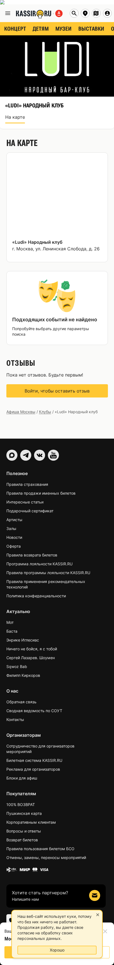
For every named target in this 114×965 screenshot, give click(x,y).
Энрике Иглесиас (22, 640)
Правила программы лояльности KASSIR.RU (48, 572)
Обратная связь (21, 701)
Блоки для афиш (21, 778)
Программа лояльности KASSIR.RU (39, 563)
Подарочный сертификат (29, 510)
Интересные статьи (24, 502)
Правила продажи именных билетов (41, 493)
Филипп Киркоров (23, 675)
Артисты (14, 519)
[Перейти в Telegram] (25, 455)
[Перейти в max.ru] (11, 455)
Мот (10, 622)
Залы (11, 528)
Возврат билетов (22, 839)
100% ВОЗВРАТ (20, 804)
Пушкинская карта (24, 813)
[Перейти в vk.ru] (39, 455)
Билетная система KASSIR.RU (34, 760)
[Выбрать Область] (96, 13)
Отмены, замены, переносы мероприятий (46, 857)
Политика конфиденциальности (36, 595)
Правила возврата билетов (31, 555)
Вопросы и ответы (23, 831)
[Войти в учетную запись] (107, 13)
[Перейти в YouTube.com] (53, 455)
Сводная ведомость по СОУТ (34, 710)
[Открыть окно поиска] (74, 13)
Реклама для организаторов (33, 769)
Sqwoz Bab (16, 666)
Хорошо (57, 950)
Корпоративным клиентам (31, 822)
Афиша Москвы (20, 411)
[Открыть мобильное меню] (7, 13)
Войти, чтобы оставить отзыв (57, 391)
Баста (11, 631)
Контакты (15, 719)
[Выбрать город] (85, 13)
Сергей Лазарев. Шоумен (30, 657)
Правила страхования (27, 484)
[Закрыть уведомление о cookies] (97, 914)
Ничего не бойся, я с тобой (31, 648)
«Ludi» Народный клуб (37, 242)
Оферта (13, 546)
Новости (14, 537)
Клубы (45, 411)
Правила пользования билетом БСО (40, 848)
